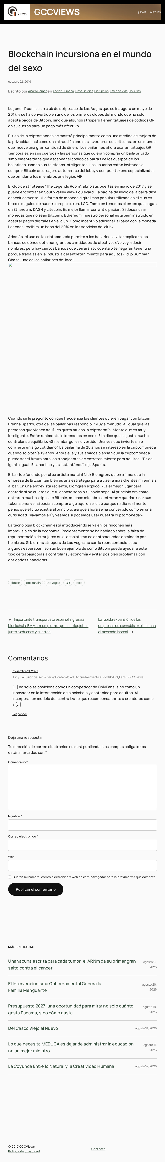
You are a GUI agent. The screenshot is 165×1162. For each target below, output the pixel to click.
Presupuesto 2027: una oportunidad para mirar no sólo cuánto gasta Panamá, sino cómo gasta (70, 1009)
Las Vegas (53, 583)
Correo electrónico (23, 836)
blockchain (33, 583)
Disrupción (101, 91)
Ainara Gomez (37, 91)
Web (11, 857)
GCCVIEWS (57, 12)
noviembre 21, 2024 (25, 671)
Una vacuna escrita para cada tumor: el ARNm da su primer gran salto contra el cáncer (72, 964)
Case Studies (84, 91)
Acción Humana (63, 91)
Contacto (98, 1149)
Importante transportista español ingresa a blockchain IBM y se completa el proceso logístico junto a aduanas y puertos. (48, 625)
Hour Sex (135, 91)
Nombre (15, 816)
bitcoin (15, 583)
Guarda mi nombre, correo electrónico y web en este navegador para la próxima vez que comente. (85, 877)
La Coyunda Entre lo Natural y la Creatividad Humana (61, 1066)
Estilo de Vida (119, 91)
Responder (19, 714)
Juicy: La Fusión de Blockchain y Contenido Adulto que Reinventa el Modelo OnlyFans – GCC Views (78, 677)
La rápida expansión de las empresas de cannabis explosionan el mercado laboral (127, 625)
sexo (79, 583)
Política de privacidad (24, 1151)
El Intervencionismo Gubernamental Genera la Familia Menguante (54, 987)
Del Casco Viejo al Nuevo (33, 1028)
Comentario (18, 762)
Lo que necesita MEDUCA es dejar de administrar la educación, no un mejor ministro (71, 1047)
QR (68, 583)
